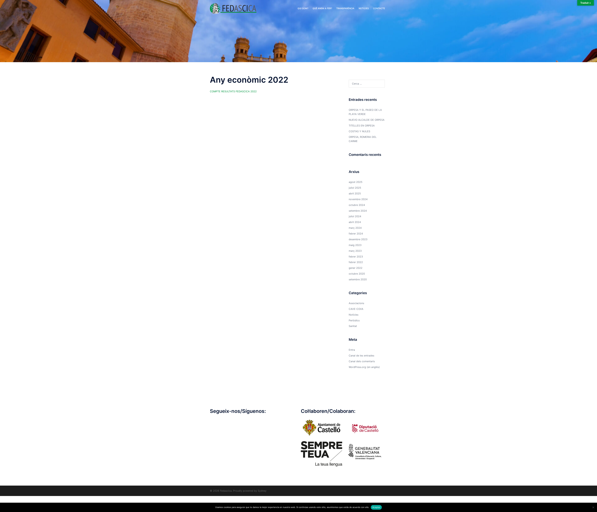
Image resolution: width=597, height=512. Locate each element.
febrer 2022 (356, 262)
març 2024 (355, 227)
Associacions (356, 303)
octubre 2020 (357, 273)
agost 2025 (355, 182)
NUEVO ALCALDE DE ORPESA (366, 119)
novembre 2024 (358, 199)
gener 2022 (355, 267)
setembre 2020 (358, 279)
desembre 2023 (358, 239)
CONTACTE (379, 8)
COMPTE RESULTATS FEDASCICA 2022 (233, 91)
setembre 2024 (358, 210)
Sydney (262, 490)
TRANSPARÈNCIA (345, 8)
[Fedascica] (233, 8)
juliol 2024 (355, 216)
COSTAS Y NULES (359, 131)
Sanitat (353, 326)
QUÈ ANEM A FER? (322, 8)
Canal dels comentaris (362, 361)
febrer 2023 (356, 256)
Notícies (353, 314)
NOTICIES (364, 8)
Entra (352, 349)
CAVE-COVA (356, 308)
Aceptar (376, 507)
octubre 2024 (357, 205)
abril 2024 (355, 222)
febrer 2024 (356, 233)
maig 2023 (355, 245)
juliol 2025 (355, 187)
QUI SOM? (303, 8)
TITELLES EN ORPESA (362, 125)
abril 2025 (355, 193)
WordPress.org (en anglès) (364, 367)
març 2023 (355, 250)
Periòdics (354, 320)
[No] (593, 507)
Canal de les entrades (361, 355)
